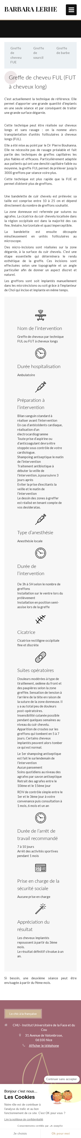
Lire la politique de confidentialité (23, 1119)
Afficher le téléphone (44, 1045)
